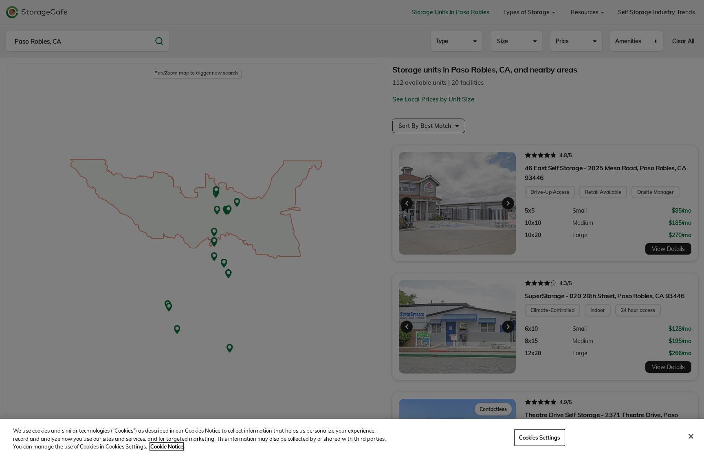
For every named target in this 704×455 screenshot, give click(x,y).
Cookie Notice (166, 446)
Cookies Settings (539, 437)
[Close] (691, 436)
